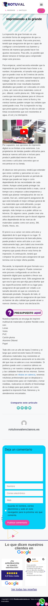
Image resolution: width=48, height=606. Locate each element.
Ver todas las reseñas (24, 589)
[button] (41, 4)
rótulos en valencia (26, 375)
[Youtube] (29, 407)
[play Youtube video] (24, 132)
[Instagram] (26, 407)
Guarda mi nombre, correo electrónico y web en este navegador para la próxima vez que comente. (25, 511)
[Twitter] (22, 407)
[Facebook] (18, 407)
